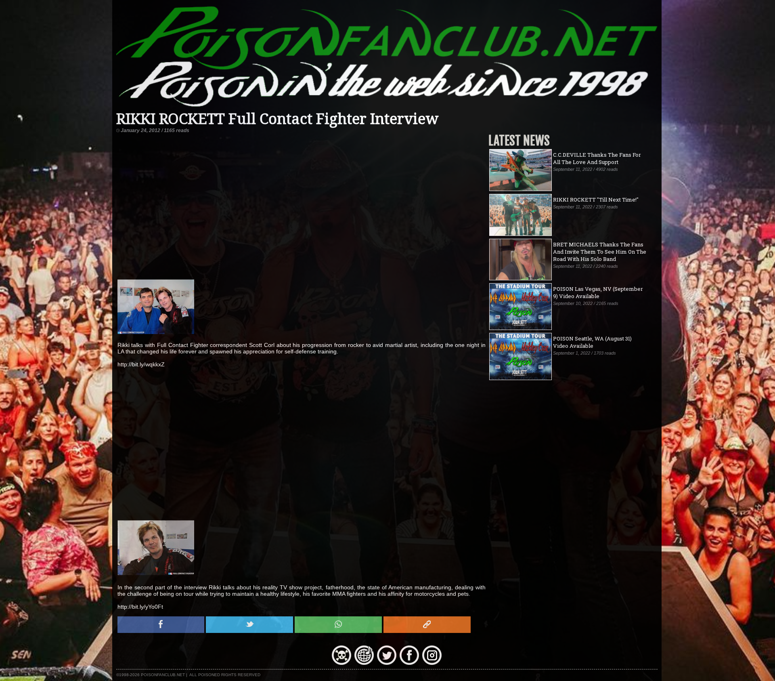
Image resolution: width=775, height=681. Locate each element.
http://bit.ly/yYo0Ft (140, 606)
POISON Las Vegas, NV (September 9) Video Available (598, 292)
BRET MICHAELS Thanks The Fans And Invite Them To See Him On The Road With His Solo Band (599, 252)
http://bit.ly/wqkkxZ (141, 364)
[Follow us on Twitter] (386, 663)
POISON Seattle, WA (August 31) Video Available (592, 342)
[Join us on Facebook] (409, 663)
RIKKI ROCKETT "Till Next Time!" (596, 199)
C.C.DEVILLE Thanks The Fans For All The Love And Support (597, 158)
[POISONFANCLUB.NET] (387, 107)
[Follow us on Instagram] (432, 663)
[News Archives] (341, 663)
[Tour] (364, 663)
